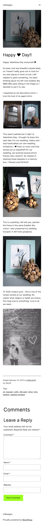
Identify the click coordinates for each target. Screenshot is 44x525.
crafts (16, 392)
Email (7, 473)
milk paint (23, 392)
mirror (30, 392)
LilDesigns (7, 5)
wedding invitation (17, 395)
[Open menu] (39, 5)
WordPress (27, 520)
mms (35, 392)
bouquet (9, 392)
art (4, 392)
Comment (9, 435)
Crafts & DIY (31, 380)
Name (7, 462)
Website (7, 485)
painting (6, 395)
